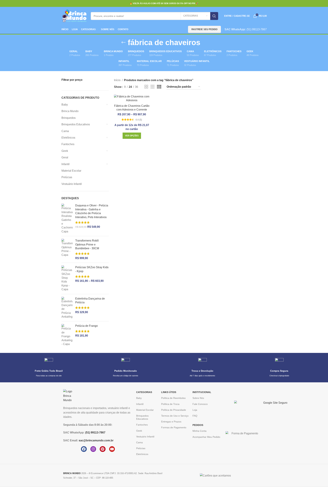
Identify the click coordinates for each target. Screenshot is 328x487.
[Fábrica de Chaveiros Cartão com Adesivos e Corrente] (132, 98)
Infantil (65, 164)
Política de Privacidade (173, 410)
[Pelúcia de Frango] (67, 335)
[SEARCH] (214, 16)
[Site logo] (74, 15)
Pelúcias (66, 177)
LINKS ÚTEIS (168, 392)
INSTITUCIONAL (201, 392)
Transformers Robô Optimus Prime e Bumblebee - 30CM (87, 244)
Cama (65, 131)
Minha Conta (199, 431)
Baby (64, 104)
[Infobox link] (48, 367)
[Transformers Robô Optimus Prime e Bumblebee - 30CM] (67, 249)
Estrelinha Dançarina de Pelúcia (90, 300)
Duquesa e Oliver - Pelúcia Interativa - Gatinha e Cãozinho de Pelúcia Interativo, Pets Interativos (91, 211)
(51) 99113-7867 (257, 29)
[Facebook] (84, 449)
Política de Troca (170, 404)
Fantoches (67, 144)
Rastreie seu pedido (204, 29)
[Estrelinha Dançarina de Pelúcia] (67, 308)
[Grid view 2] (146, 86)
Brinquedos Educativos (75, 124)
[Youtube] (112, 449)
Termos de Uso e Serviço (175, 415)
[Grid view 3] (152, 86)
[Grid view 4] (159, 86)
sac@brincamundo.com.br (96, 440)
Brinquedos (68, 117)
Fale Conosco (200, 404)
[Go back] (123, 42)
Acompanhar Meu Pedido (206, 437)
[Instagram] (93, 449)
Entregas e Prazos (171, 421)
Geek (64, 150)
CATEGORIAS (144, 392)
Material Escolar (71, 170)
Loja (194, 410)
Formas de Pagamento (173, 427)
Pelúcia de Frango (86, 325)
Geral (64, 157)
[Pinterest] (103, 449)
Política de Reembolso (173, 398)
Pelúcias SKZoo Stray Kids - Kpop (91, 269)
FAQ (194, 415)
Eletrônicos (68, 137)
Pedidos (197, 425)
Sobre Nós (198, 398)
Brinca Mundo (70, 111)
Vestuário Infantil (71, 183)
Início (117, 80)
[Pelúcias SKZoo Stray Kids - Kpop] (67, 278)
